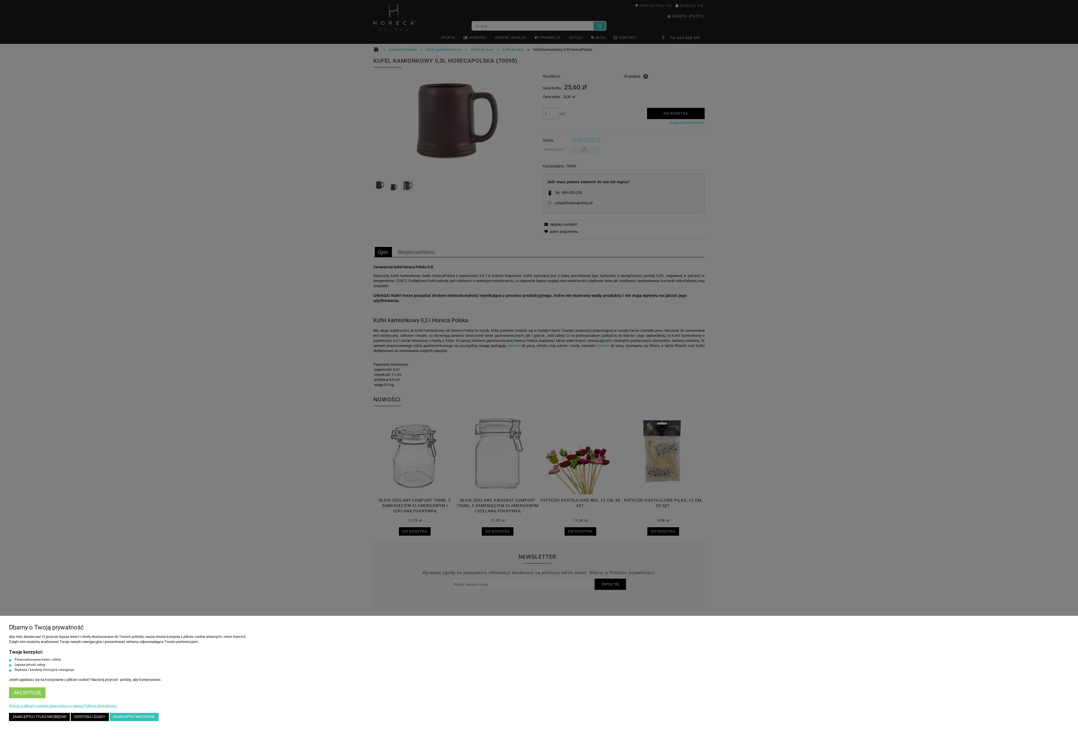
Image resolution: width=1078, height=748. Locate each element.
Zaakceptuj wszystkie (134, 717)
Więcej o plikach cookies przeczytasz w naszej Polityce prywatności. (63, 706)
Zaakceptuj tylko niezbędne (40, 717)
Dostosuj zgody (89, 717)
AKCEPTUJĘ (27, 692)
